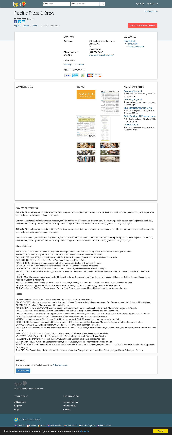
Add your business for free (142, 26)
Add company (20, 402)
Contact (66, 409)
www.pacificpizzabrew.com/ (101, 55)
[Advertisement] (37, 50)
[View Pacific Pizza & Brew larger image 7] (86, 152)
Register (153, 4)
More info (84, 431)
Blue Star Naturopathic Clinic (138, 108)
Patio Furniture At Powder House (140, 116)
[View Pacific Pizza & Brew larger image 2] (110, 102)
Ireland (43, 425)
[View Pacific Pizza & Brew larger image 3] (86, 127)
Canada (32, 425)
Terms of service (70, 402)
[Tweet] (19, 21)
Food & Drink (129, 41)
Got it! (161, 431)
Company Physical (133, 99)
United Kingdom (88, 425)
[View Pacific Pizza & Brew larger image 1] (86, 94)
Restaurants (132, 44)
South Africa (71, 425)
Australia (21, 425)
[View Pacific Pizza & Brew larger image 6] (110, 145)
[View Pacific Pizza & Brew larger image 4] (105, 128)
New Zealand (56, 425)
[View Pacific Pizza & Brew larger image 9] (86, 159)
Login (16, 409)
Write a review (23, 371)
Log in (141, 4)
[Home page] (19, 4)
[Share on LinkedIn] (23, 21)
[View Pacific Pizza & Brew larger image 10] (110, 159)
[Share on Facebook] (15, 21)
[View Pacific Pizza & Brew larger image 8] (110, 152)
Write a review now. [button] (60, 365)
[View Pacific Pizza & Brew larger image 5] (86, 145)
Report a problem (151, 11)
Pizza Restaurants (136, 46)
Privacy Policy (69, 406)
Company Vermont (133, 91)
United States (105, 425)
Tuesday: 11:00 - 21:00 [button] (74, 64)
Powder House (131, 124)
